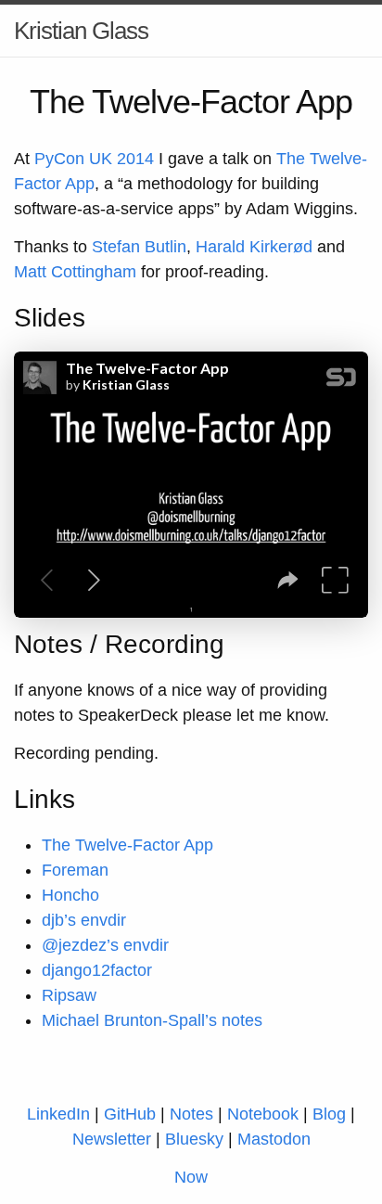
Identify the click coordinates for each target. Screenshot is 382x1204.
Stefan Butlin (139, 246)
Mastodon (274, 1139)
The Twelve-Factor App (127, 845)
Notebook (263, 1114)
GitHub (130, 1114)
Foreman (75, 870)
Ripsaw (69, 995)
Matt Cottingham (75, 272)
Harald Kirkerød (254, 246)
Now (191, 1177)
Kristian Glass (81, 31)
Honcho (70, 895)
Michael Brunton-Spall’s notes (152, 1020)
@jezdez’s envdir (105, 945)
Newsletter (111, 1139)
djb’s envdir (84, 920)
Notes (191, 1114)
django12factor (97, 970)
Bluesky (194, 1139)
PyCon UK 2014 (94, 158)
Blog (329, 1114)
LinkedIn (58, 1114)
